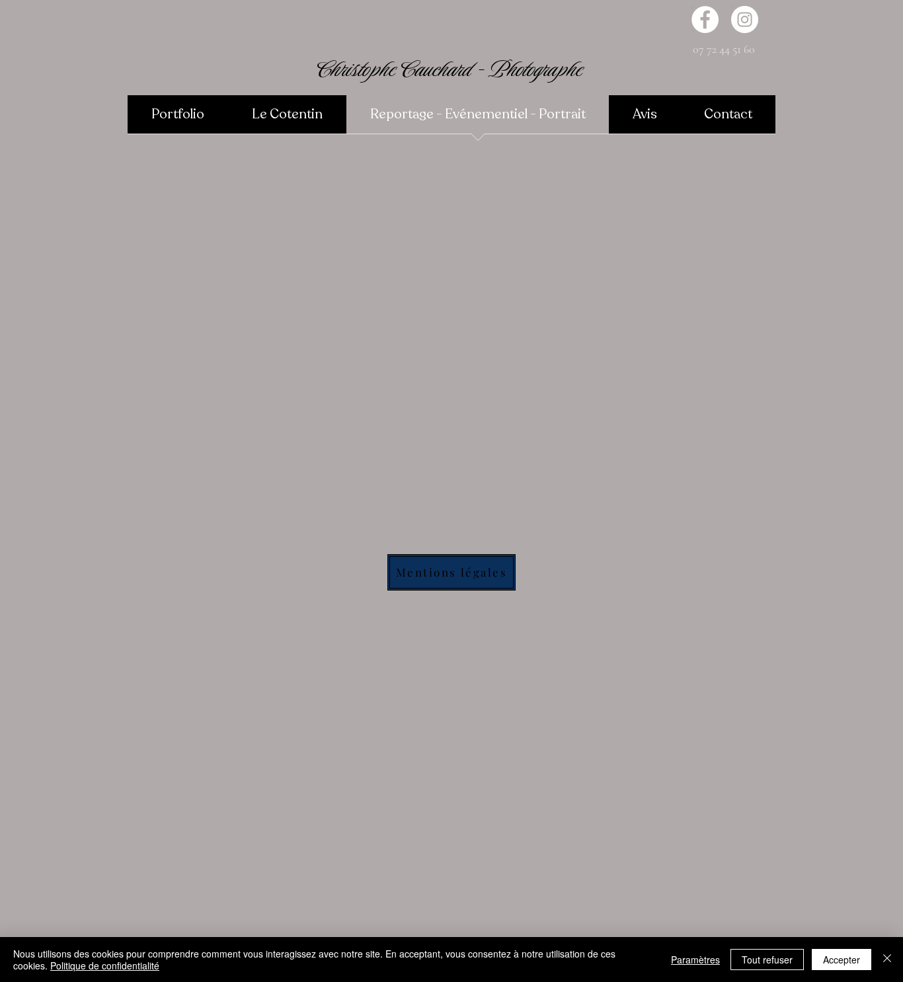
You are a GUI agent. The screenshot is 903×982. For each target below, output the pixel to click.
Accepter (841, 959)
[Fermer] (887, 959)
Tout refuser (767, 959)
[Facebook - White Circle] (705, 19)
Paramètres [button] (695, 959)
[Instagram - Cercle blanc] (744, 19)
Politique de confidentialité (104, 965)
